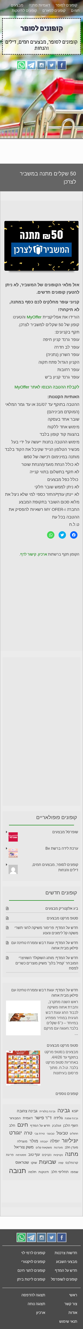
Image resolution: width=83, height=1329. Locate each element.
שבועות (47, 1162)
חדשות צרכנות (66, 1254)
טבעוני (50, 1134)
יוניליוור (70, 1141)
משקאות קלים (44, 1148)
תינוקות (44, 1172)
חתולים (74, 1134)
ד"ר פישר (43, 1118)
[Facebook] (61, 65)
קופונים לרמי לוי (33, 1254)
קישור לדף (28, 555)
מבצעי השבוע (66, 1262)
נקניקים (46, 1155)
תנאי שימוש (68, 1322)
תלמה (32, 1172)
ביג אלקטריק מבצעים (61, 909)
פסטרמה (21, 1155)
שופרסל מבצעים (65, 833)
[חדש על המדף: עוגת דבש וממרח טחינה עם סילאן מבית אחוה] (23, 1019)
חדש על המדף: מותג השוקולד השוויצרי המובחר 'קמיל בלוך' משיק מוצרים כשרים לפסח (46, 964)
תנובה (17, 1171)
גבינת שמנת (71, 1119)
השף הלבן (70, 1126)
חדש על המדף (40, 1126)
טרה (28, 1133)
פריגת (10, 1155)
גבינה (63, 1111)
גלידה (58, 1118)
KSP (75, 1112)
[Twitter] (51, 65)
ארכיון (42, 555)
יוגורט (15, 1133)
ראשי (73, 1296)
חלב (12, 1126)
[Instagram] (41, 65)
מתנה (71, 1154)
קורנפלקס (71, 1163)
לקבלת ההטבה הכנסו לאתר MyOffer (47, 387)
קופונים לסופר (66, 6)
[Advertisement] (41, 115)
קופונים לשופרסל (64, 1280)
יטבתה (44, 1142)
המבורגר (15, 1119)
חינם (22, 1125)
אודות (72, 1313)
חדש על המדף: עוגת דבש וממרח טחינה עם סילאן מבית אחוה (44, 993)
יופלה (55, 1141)
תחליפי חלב (59, 1172)
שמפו (74, 1172)
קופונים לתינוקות (24, 11)
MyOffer (34, 317)
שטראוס (22, 1163)
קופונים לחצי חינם (31, 1271)
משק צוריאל (24, 1148)
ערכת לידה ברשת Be (61, 849)
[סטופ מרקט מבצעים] (23, 1069)
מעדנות (58, 1148)
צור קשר (70, 1305)
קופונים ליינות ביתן (31, 1280)
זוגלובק (56, 1126)
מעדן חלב (71, 1148)
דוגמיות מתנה (39, 6)
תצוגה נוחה (36, 1305)
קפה (60, 1163)
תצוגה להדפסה (33, 1296)
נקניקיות (58, 1155)
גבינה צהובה (27, 1111)
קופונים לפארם (53, 11)
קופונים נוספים (67, 1094)
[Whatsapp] (21, 65)
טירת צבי (39, 1134)
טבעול (62, 1133)
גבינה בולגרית (47, 1112)
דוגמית (28, 1119)
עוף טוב (34, 1155)
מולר (34, 1141)
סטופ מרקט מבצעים (62, 919)
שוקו (34, 1163)
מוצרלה (22, 1142)
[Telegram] (31, 65)
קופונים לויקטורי (33, 1262)
